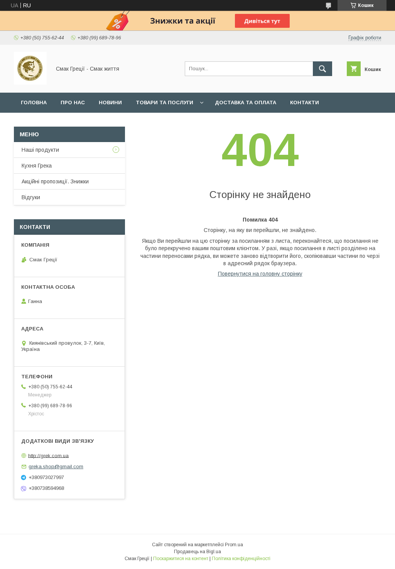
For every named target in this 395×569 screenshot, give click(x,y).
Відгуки (31, 197)
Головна (34, 102)
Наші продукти (40, 150)
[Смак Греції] (30, 83)
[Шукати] (322, 68)
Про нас (73, 102)
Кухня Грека (37, 166)
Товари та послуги (164, 102)
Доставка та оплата (245, 102)
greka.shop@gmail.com (56, 466)
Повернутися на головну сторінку (260, 274)
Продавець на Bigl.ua (197, 551)
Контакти (304, 102)
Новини (110, 102)
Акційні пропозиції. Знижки (55, 181)
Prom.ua (234, 544)
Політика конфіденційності (241, 558)
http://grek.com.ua (48, 455)
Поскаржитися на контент (180, 558)
